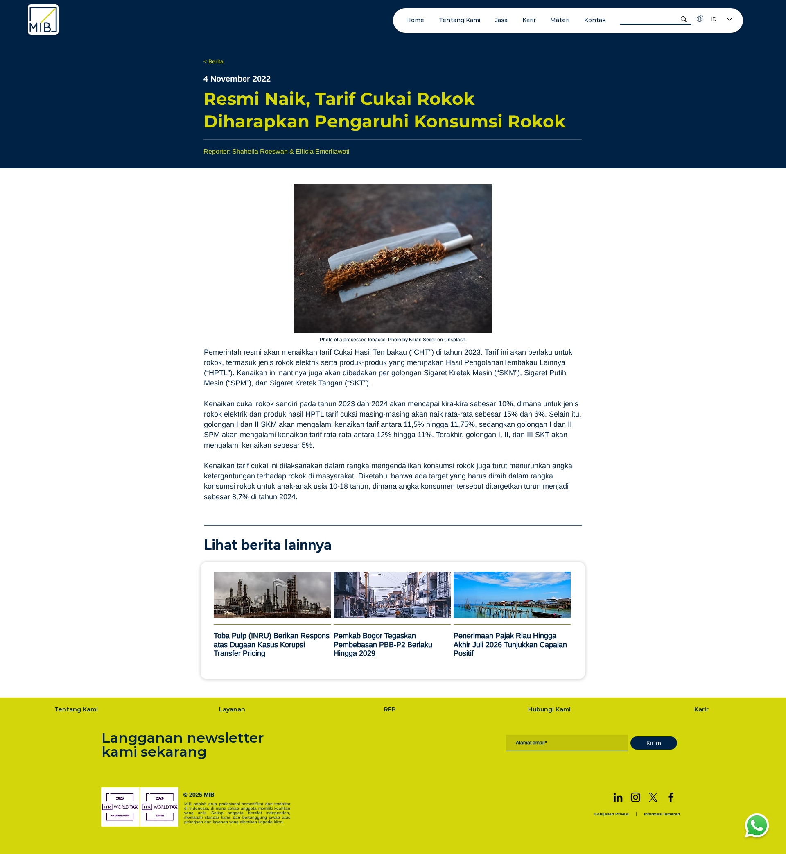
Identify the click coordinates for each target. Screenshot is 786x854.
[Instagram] (635, 797)
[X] (653, 797)
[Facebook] (670, 797)
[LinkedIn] (618, 797)
